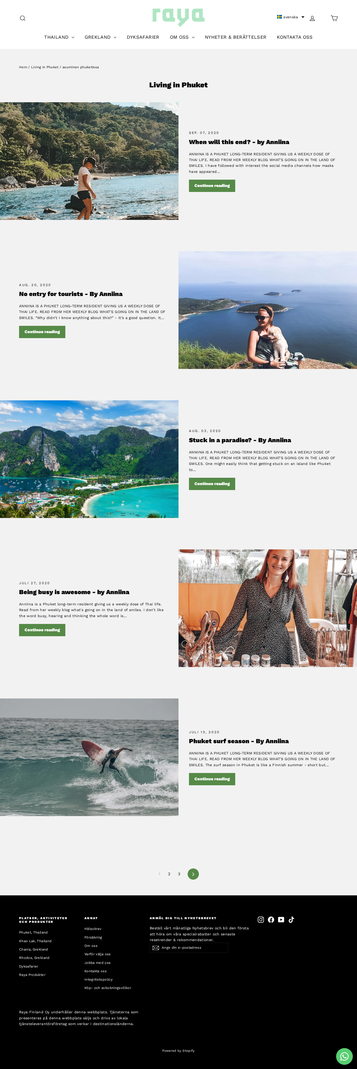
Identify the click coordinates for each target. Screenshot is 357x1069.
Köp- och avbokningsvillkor (107, 988)
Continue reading (212, 185)
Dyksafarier (28, 966)
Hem (23, 67)
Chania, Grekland (33, 949)
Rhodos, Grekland (34, 958)
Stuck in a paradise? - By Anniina (240, 440)
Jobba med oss (97, 963)
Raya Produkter (32, 975)
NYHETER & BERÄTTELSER (235, 37)
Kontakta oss (95, 971)
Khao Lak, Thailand (35, 941)
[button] (290, 17)
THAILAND (57, 37)
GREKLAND (98, 37)
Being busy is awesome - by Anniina (74, 592)
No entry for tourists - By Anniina (71, 294)
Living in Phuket (45, 67)
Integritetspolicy (98, 979)
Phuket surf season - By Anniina (239, 741)
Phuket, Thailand (33, 932)
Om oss (90, 946)
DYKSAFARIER (143, 37)
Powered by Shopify (178, 1051)
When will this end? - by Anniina (239, 142)
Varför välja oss (97, 954)
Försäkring (93, 937)
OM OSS (180, 37)
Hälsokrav (92, 929)
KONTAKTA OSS (295, 37)
